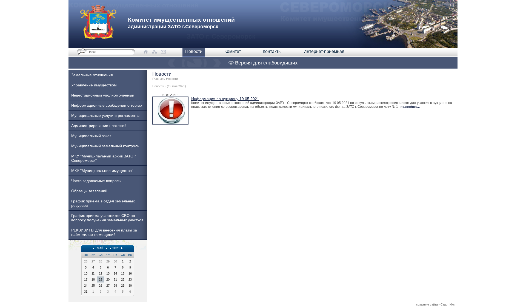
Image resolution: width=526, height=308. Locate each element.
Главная (158, 78)
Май (100, 248)
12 (100, 273)
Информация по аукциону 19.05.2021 (225, 99)
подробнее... (410, 106)
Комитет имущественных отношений (181, 22)
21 (115, 279)
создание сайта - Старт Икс (435, 304)
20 (108, 279)
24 (85, 285)
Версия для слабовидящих (266, 63)
